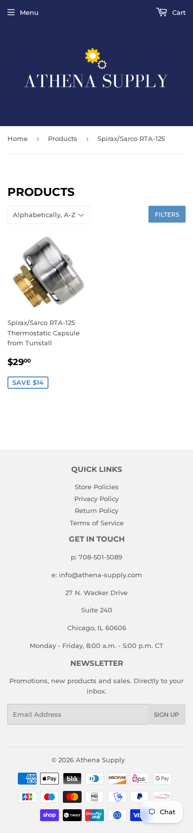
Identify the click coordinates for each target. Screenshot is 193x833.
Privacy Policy (96, 499)
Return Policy (96, 510)
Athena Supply (100, 760)
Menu (29, 12)
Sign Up (166, 714)
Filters (167, 214)
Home (17, 138)
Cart (178, 12)
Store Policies (97, 487)
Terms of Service (97, 523)
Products (62, 138)
